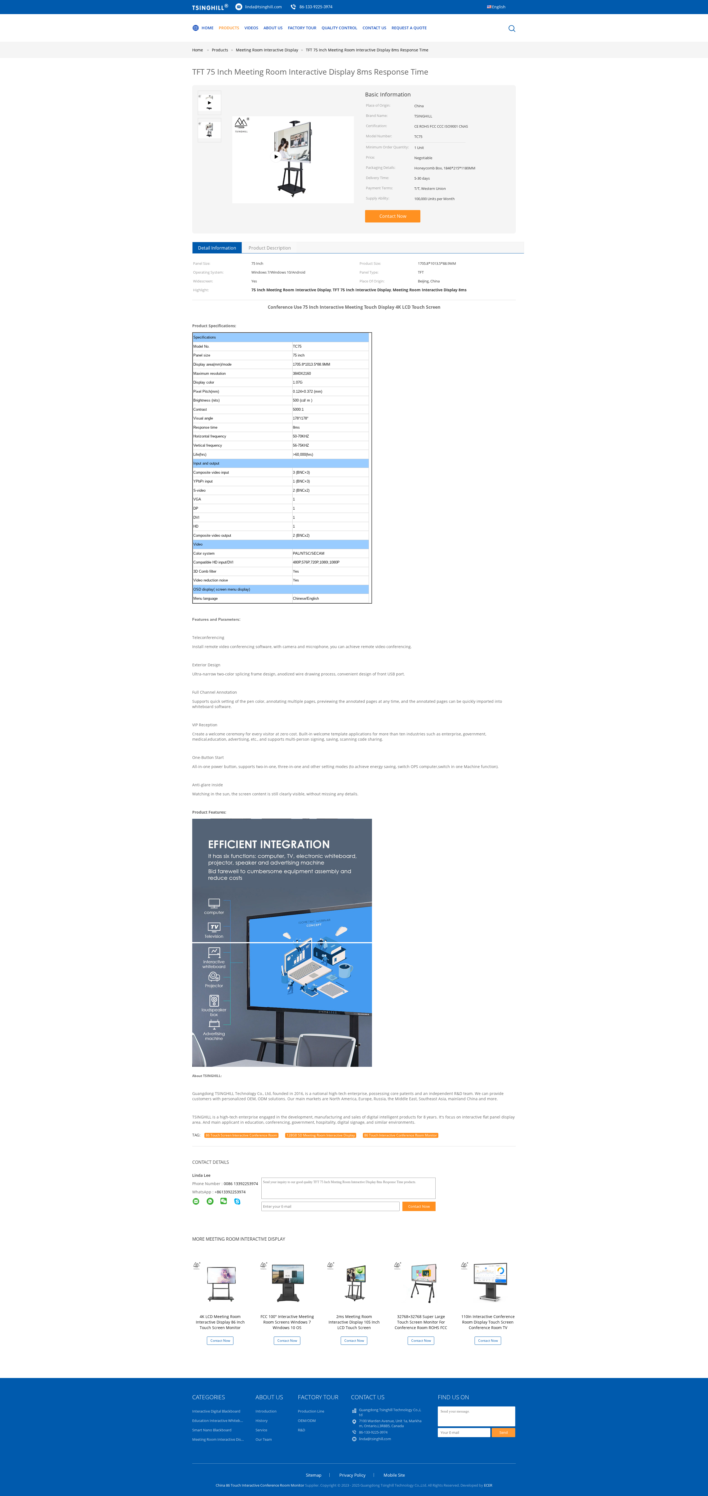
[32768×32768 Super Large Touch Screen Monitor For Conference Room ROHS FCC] (422, 1282)
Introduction (266, 1411)
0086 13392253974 (241, 1183)
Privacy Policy (352, 1475)
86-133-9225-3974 (316, 7)
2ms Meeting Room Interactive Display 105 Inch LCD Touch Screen (354, 1322)
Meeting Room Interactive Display (220, 1439)
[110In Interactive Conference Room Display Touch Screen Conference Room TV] (489, 1282)
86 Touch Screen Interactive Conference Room (241, 1135)
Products (229, 27)
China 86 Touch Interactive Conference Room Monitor (260, 1485)
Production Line (311, 1411)
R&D (301, 1429)
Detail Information (217, 248)
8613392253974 (231, 1191)
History (262, 1420)
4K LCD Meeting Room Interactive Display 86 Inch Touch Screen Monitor (220, 1322)
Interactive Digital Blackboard (216, 1411)
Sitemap (313, 1475)
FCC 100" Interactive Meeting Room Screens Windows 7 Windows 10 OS (287, 1322)
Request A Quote (409, 27)
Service (261, 1429)
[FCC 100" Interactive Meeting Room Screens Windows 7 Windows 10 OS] (288, 1282)
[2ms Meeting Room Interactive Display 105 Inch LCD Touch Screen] (355, 1282)
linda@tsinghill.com (263, 6)
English (499, 6)
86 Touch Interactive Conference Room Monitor (400, 1135)
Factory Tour (302, 27)
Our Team (264, 1439)
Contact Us (374, 27)
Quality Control (339, 27)
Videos (251, 27)
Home (208, 27)
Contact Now (392, 216)
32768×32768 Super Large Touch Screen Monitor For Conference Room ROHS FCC (421, 1322)
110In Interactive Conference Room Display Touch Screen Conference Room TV (488, 1322)
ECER (488, 1485)
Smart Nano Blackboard (211, 1429)
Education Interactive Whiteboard (220, 1420)
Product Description (270, 248)
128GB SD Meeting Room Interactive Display (321, 1135)
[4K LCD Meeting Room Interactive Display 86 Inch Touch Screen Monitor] (221, 1282)
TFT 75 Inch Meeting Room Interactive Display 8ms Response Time (367, 50)
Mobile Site (394, 1475)
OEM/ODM (307, 1420)
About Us (273, 27)
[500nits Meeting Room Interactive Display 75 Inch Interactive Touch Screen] (293, 176)
